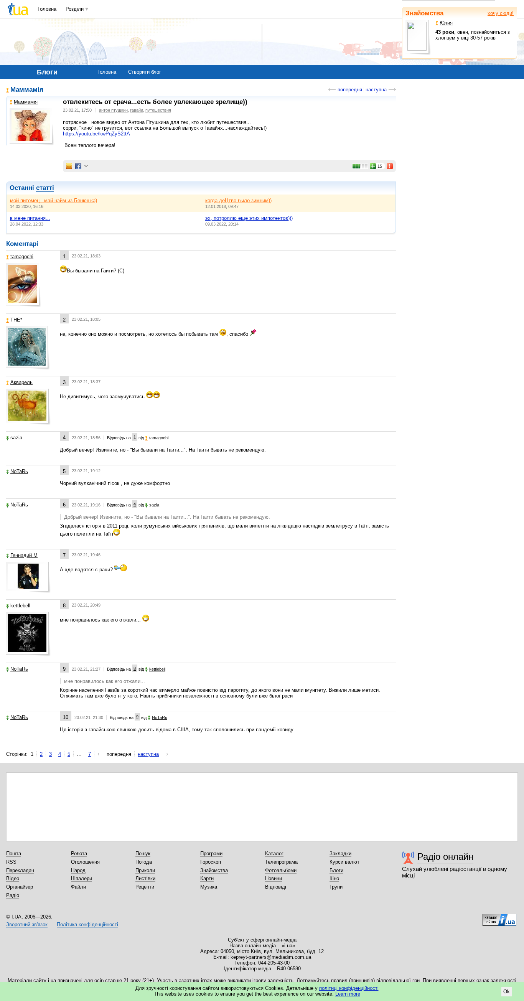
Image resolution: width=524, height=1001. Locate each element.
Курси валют (344, 862)
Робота (79, 853)
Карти (207, 878)
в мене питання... (30, 218)
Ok (506, 991)
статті (45, 187)
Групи (336, 887)
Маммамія (26, 90)
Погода (143, 862)
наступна (376, 89)
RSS (11, 862)
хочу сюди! (501, 13)
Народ (78, 870)
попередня (350, 89)
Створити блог (144, 72)
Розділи (75, 9)
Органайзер (19, 887)
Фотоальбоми (281, 870)
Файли (78, 887)
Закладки (340, 853)
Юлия (446, 23)
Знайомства (424, 13)
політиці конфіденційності (349, 988)
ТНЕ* (16, 320)
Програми (211, 853)
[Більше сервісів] (86, 166)
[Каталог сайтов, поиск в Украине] (499, 917)
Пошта (13, 853)
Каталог (274, 853)
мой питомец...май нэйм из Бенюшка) (53, 200)
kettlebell (20, 606)
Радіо (12, 895)
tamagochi (21, 256)
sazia (16, 437)
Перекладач (20, 870)
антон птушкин (113, 110)
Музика (208, 887)
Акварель (21, 382)
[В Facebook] (78, 166)
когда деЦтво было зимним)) (238, 200)
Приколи (145, 870)
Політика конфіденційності (87, 924)
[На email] (69, 166)
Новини (273, 878)
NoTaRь (19, 471)
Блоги (336, 870)
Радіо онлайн (445, 856)
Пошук (142, 853)
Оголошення (85, 862)
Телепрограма (281, 862)
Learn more (347, 994)
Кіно (334, 878)
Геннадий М (24, 555)
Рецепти (144, 887)
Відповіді (275, 887)
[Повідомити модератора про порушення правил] (390, 166)
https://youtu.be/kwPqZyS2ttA (96, 134)
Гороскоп (210, 862)
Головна (47, 9)
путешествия (158, 110)
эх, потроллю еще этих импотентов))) (249, 218)
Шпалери (81, 878)
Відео (12, 878)
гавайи (136, 110)
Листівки (145, 878)
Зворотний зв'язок (27, 924)
